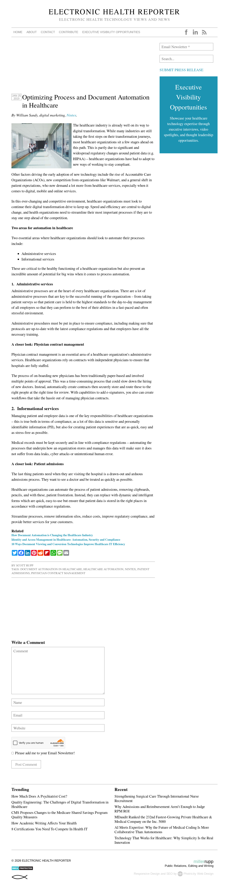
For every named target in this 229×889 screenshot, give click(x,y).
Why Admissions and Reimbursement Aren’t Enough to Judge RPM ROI (159, 809)
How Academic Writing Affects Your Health (44, 822)
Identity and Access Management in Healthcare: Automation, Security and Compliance (65, 539)
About (31, 32)
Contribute (68, 32)
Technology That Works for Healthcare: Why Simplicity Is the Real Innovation (163, 840)
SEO (169, 873)
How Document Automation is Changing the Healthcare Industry (52, 535)
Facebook (186, 32)
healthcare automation (103, 569)
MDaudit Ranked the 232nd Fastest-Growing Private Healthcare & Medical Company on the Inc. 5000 (163, 819)
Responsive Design (147, 873)
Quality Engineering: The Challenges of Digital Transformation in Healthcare (59, 804)
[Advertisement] (83, 68)
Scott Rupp (24, 565)
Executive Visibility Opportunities (111, 32)
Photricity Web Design (198, 873)
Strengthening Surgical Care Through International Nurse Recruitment (156, 798)
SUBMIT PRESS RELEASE (181, 69)
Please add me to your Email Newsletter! (44, 752)
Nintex (71, 115)
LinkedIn (195, 32)
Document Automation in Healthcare (51, 569)
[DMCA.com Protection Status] (22, 869)
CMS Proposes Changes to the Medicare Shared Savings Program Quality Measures (59, 814)
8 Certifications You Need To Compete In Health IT (49, 828)
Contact (48, 32)
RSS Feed (204, 32)
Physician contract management (58, 573)
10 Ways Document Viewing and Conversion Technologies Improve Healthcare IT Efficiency (68, 544)
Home (17, 32)
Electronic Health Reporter (114, 11)
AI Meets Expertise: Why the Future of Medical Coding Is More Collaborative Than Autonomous (161, 829)
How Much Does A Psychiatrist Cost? (39, 796)
